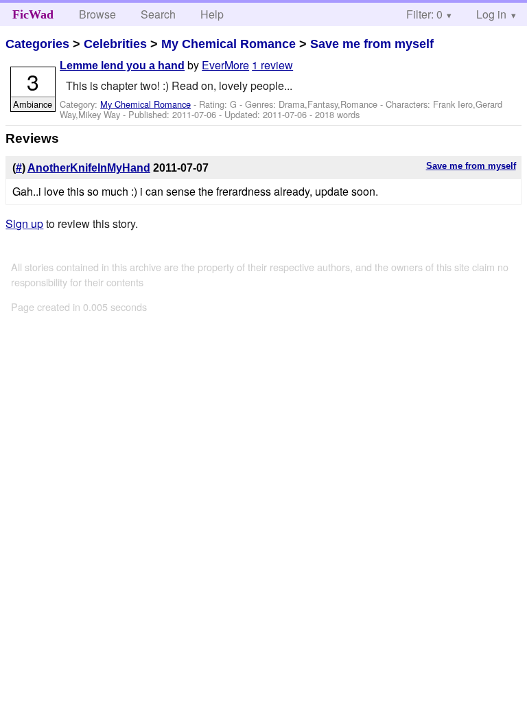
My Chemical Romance (228, 44)
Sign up (24, 223)
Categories (37, 44)
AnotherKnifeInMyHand (88, 168)
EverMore (225, 65)
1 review (272, 65)
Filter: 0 (424, 14)
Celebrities (115, 44)
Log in (491, 14)
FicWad (33, 14)
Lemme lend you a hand (122, 65)
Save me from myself (372, 44)
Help (212, 14)
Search (158, 14)
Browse (97, 14)
